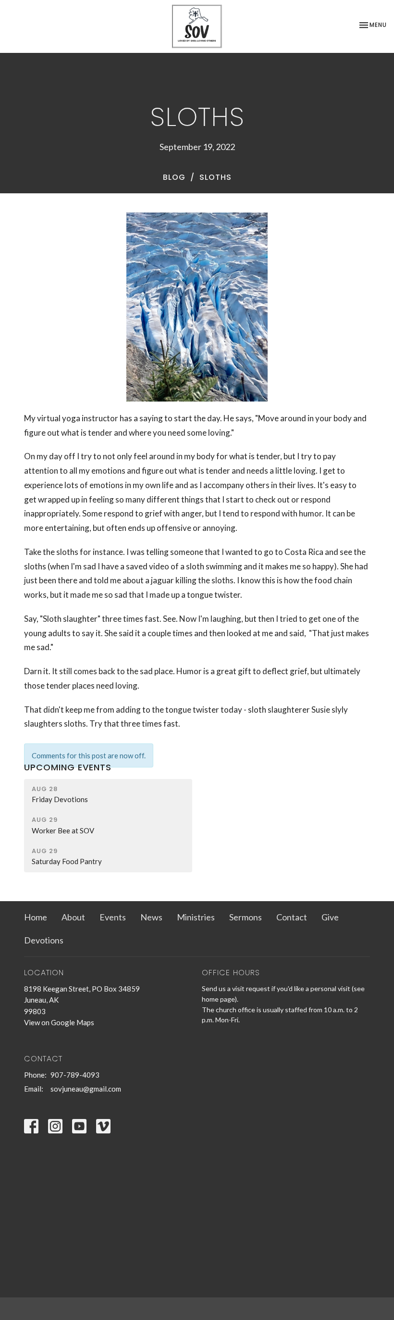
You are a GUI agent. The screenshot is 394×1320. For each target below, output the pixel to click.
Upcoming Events (67, 767)
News (151, 917)
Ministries (196, 917)
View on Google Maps (59, 1022)
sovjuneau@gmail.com (85, 1088)
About (73, 917)
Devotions (43, 940)
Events (112, 917)
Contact (291, 917)
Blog (174, 177)
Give (330, 917)
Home (35, 917)
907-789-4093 (74, 1074)
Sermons (245, 917)
